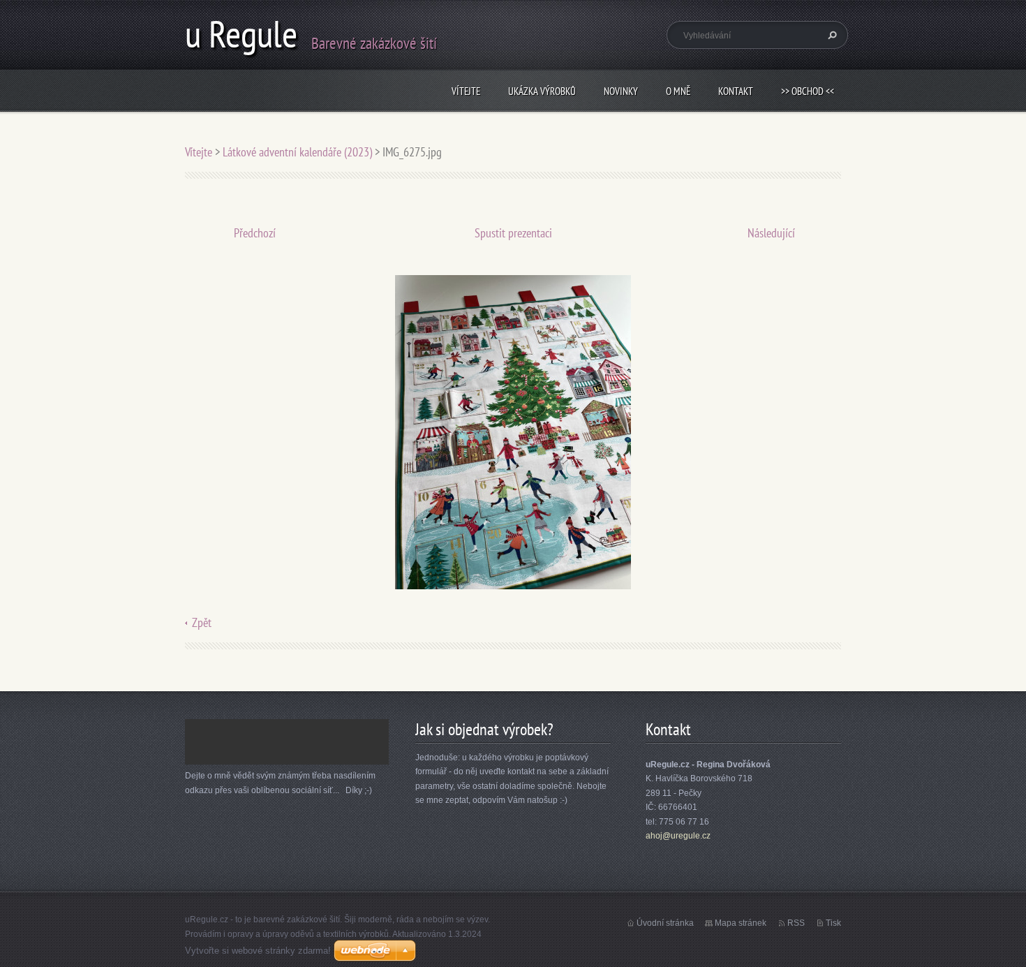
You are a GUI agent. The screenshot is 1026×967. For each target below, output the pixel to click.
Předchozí (255, 233)
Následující (771, 233)
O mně (678, 91)
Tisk (833, 923)
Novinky (621, 91)
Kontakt (735, 91)
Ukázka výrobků (542, 91)
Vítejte (466, 91)
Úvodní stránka (665, 923)
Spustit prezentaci (513, 233)
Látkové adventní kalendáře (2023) (297, 152)
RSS (796, 923)
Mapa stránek (740, 923)
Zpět (201, 622)
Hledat (830, 34)
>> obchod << (807, 91)
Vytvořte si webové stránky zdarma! (258, 950)
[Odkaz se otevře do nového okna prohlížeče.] (513, 431)
